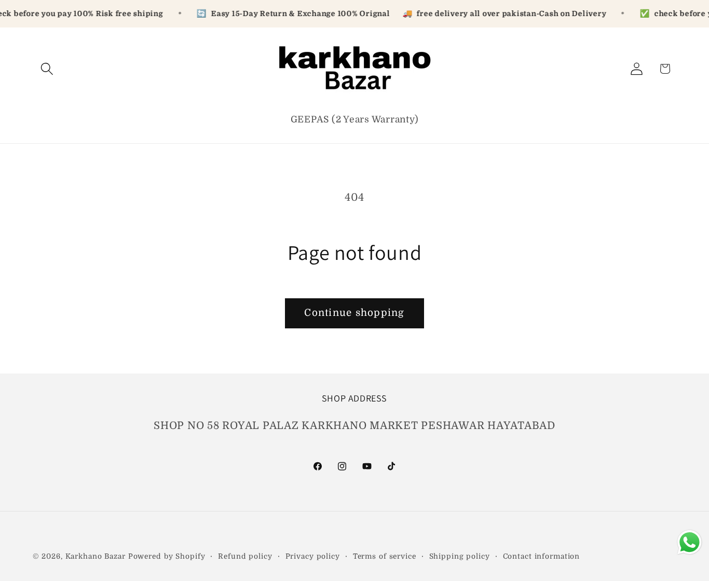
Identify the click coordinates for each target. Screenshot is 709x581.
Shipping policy (459, 556)
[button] (47, 68)
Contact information (541, 556)
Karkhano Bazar (96, 556)
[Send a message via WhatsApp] (689, 542)
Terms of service (384, 556)
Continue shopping (354, 313)
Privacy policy (312, 556)
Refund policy (245, 556)
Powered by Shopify (167, 556)
